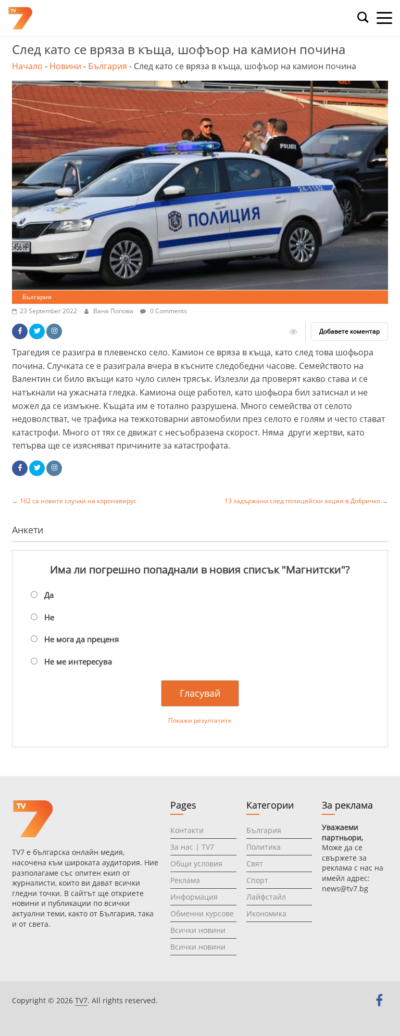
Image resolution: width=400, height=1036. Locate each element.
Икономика (266, 913)
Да (49, 595)
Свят (254, 863)
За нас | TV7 (192, 847)
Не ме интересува (78, 661)
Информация (194, 897)
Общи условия (196, 863)
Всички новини (198, 930)
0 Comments (167, 310)
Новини (65, 66)
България (107, 66)
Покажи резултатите (200, 720)
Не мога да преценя (81, 639)
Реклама (185, 880)
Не (49, 617)
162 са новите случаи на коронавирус (74, 500)
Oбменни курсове (202, 913)
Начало (27, 66)
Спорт (257, 880)
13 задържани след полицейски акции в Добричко (306, 500)
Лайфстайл (266, 897)
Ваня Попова (114, 310)
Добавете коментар (349, 331)
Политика (263, 847)
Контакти (187, 830)
